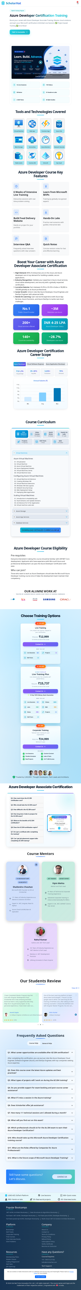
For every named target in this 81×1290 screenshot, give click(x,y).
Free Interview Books (13, 1239)
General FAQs (47, 1043)
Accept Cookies (40, 1277)
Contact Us (39, 644)
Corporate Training (12, 1234)
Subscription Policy (48, 1241)
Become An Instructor (49, 1246)
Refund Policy (46, 1239)
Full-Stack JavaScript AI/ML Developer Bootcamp (22, 1219)
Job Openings (10, 1266)
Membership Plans (12, 1257)
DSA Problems (11, 1241)
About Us (45, 1230)
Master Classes (11, 1259)
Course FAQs (33, 1043)
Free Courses (10, 1237)
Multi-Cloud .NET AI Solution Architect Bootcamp (58, 1219)
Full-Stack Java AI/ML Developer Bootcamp (52, 1215)
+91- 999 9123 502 (48, 1260)
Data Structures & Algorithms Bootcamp (43, 1212)
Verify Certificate (47, 1244)
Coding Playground (12, 1262)
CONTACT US (62, 1177)
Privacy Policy (46, 1237)
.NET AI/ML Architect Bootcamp (17, 1212)
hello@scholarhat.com (49, 1262)
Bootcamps (10, 1230)
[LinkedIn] (36, 865)
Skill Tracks (10, 1232)
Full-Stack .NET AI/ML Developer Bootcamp (21, 1215)
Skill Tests (9, 1264)
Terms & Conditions (48, 1234)
